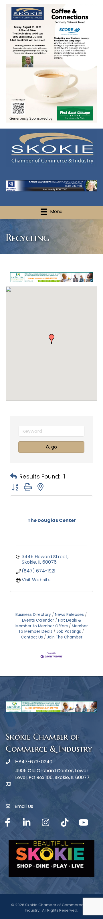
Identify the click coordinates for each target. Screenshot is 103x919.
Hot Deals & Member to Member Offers (48, 623)
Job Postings (68, 631)
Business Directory (33, 614)
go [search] (54, 447)
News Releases (69, 614)
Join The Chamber (64, 637)
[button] (51, 339)
